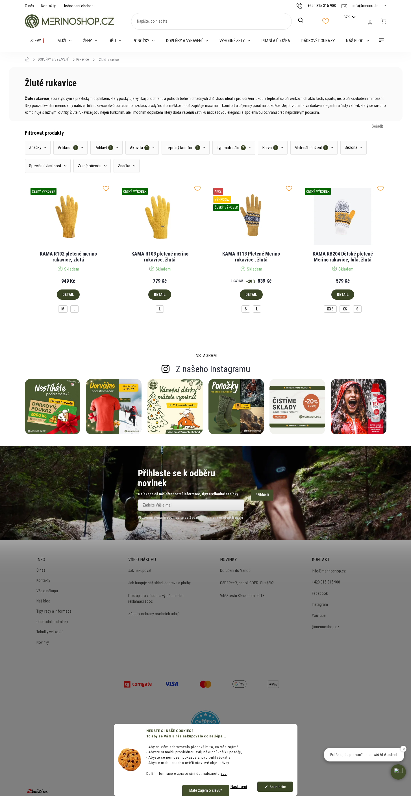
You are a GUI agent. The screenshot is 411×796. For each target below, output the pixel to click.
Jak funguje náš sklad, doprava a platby (159, 583)
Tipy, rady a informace (53, 611)
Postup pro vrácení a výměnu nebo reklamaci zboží (156, 598)
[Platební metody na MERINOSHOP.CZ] (138, 683)
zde (224, 773)
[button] (398, 772)
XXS (330, 309)
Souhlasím (278, 786)
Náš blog (43, 601)
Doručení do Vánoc (235, 570)
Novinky (42, 642)
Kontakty (48, 6)
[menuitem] (38, 40)
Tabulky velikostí (49, 632)
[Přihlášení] (370, 22)
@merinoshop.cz (325, 627)
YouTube (319, 615)
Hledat (303, 20)
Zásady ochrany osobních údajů (154, 614)
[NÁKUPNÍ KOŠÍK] (383, 21)
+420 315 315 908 (326, 582)
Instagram (320, 604)
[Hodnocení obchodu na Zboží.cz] (37, 791)
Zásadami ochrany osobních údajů (216, 517)
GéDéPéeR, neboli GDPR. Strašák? (247, 583)
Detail (68, 294)
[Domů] (29, 59)
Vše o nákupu (47, 591)
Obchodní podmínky (52, 621)
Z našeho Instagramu (213, 369)
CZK (347, 17)
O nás (29, 6)
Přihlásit (262, 495)
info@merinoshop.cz (329, 571)
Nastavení (238, 786)
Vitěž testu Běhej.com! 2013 (242, 595)
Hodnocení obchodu (79, 6)
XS (345, 309)
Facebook (320, 593)
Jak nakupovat (139, 570)
